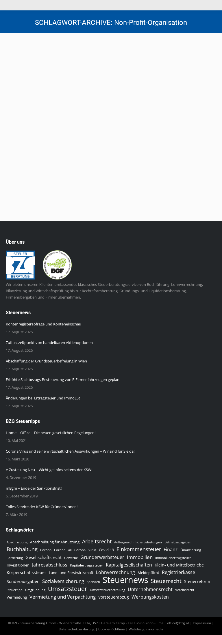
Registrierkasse (178, 572)
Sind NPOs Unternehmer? (46, 63)
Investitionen (18, 565)
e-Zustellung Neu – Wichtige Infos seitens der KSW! (49, 469)
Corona (45, 550)
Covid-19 (106, 549)
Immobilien (140, 557)
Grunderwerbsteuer (102, 557)
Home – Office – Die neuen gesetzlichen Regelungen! (50, 432)
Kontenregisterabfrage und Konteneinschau (43, 324)
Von (57, 73)
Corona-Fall (63, 550)
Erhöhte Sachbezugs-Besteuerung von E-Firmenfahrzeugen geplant (63, 379)
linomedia (155, 629)
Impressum (202, 623)
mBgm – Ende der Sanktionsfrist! (34, 488)
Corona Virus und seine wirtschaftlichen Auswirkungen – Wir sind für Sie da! (70, 451)
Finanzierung (190, 550)
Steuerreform (197, 581)
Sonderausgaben (23, 581)
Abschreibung (17, 542)
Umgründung (35, 590)
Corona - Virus (85, 550)
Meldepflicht (148, 572)
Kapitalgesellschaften (129, 565)
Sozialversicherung (63, 581)
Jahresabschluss (49, 565)
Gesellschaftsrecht (43, 557)
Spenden (93, 582)
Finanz (171, 549)
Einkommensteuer (138, 549)
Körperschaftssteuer (26, 572)
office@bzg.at (178, 623)
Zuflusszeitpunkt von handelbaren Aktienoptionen (49, 342)
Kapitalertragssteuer (86, 565)
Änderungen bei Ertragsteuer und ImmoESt (43, 398)
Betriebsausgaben (177, 542)
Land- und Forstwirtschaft (71, 572)
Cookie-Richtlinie (111, 629)
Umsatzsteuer (67, 589)
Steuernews (22, 73)
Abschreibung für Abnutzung (54, 542)
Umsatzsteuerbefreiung (107, 590)
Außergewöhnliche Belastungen (138, 542)
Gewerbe (71, 558)
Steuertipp (15, 590)
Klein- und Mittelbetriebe (179, 565)
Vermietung (17, 597)
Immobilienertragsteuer (173, 558)
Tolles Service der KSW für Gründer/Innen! (41, 506)
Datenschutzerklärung (77, 629)
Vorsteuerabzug (113, 597)
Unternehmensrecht (150, 589)
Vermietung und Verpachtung (62, 597)
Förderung (15, 558)
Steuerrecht (166, 581)
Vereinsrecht (184, 590)
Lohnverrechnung (115, 572)
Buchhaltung (22, 549)
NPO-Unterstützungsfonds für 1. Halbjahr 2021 (73, 137)
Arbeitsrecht (97, 541)
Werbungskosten (150, 597)
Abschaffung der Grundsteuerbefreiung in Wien (46, 361)
